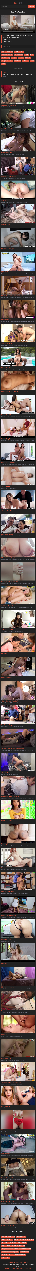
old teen (20, 58)
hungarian (5, 61)
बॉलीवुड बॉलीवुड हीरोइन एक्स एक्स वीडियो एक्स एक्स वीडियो (16, 1248)
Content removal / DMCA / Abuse (21, 1268)
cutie (3, 64)
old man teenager (7, 54)
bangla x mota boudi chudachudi (24, 1239)
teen (31, 54)
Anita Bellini (6, 46)
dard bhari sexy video (18, 1245)
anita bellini (9, 51)
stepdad (27, 58)
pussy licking (6, 58)
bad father (5, 1242)
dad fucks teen (19, 51)
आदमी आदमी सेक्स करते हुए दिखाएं (10, 1251)
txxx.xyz (7, 1268)
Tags (21, 1262)
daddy (26, 54)
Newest (10, 1262)
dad (11, 61)
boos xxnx (13, 1242)
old (3, 51)
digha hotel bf (6, 1245)
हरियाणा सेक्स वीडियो (20, 1254)
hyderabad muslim (7, 1254)
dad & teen (17, 61)
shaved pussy (18, 54)
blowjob (14, 58)
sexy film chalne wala (8, 1236)
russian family (24, 1251)
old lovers (26, 61)
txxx (18, 3)
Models (26, 1262)
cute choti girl (22, 1242)
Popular (16, 1262)
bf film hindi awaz (7, 1239)
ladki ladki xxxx (21, 1236)
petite (32, 61)
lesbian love (5, 1257)
